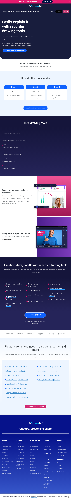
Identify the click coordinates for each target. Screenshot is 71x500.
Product (4, 11)
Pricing (30, 11)
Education (10, 11)
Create (58, 11)
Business (17, 11)
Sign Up (66, 11)
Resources (23, 11)
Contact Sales (36, 11)
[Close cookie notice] (69, 497)
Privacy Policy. (34, 497)
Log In (51, 11)
